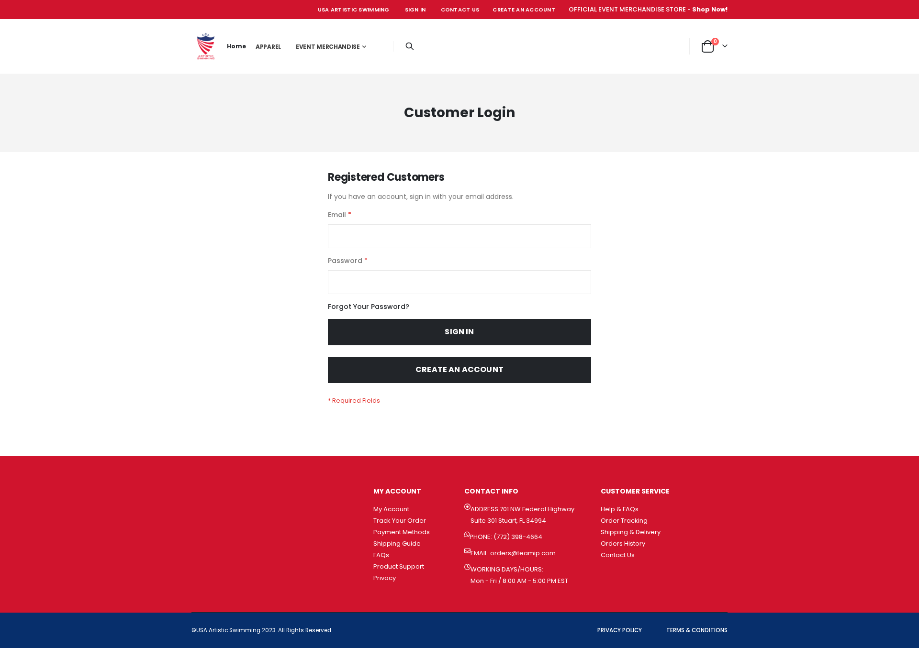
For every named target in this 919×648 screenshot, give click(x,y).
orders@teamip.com (523, 553)
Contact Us (460, 9)
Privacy (384, 577)
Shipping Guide (397, 543)
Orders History (623, 543)
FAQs (381, 555)
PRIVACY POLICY (619, 630)
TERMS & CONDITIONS (697, 630)
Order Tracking (624, 520)
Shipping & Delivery (631, 532)
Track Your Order (399, 520)
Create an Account (524, 9)
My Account (391, 509)
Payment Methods (401, 532)
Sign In (415, 9)
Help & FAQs (620, 509)
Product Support (398, 566)
